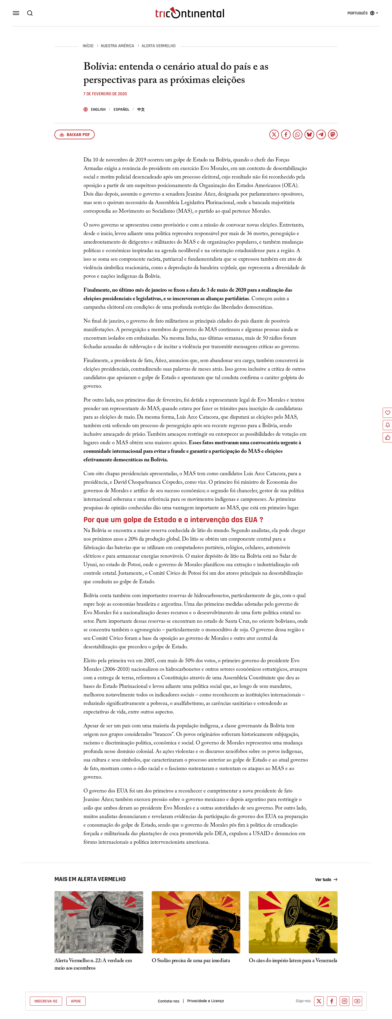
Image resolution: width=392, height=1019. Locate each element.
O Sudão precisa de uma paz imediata (191, 961)
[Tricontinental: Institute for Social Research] (190, 12)
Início (88, 46)
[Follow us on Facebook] (332, 1001)
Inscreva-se (46, 1001)
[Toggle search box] (29, 13)
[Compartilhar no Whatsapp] (297, 134)
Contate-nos (168, 1001)
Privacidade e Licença (205, 1001)
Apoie (76, 1001)
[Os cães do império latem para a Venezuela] (293, 922)
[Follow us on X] (319, 1001)
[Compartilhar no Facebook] (286, 134)
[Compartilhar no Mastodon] (333, 134)
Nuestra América (117, 46)
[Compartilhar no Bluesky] (309, 134)
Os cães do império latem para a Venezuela (293, 961)
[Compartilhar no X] (274, 134)
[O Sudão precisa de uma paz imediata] (196, 922)
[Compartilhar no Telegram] (321, 134)
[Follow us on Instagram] (344, 1001)
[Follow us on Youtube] (357, 1001)
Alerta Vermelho (158, 46)
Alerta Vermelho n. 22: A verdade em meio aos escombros (93, 965)
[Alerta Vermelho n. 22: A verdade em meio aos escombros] (98, 922)
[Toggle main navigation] (16, 13)
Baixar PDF (78, 135)
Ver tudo (323, 879)
